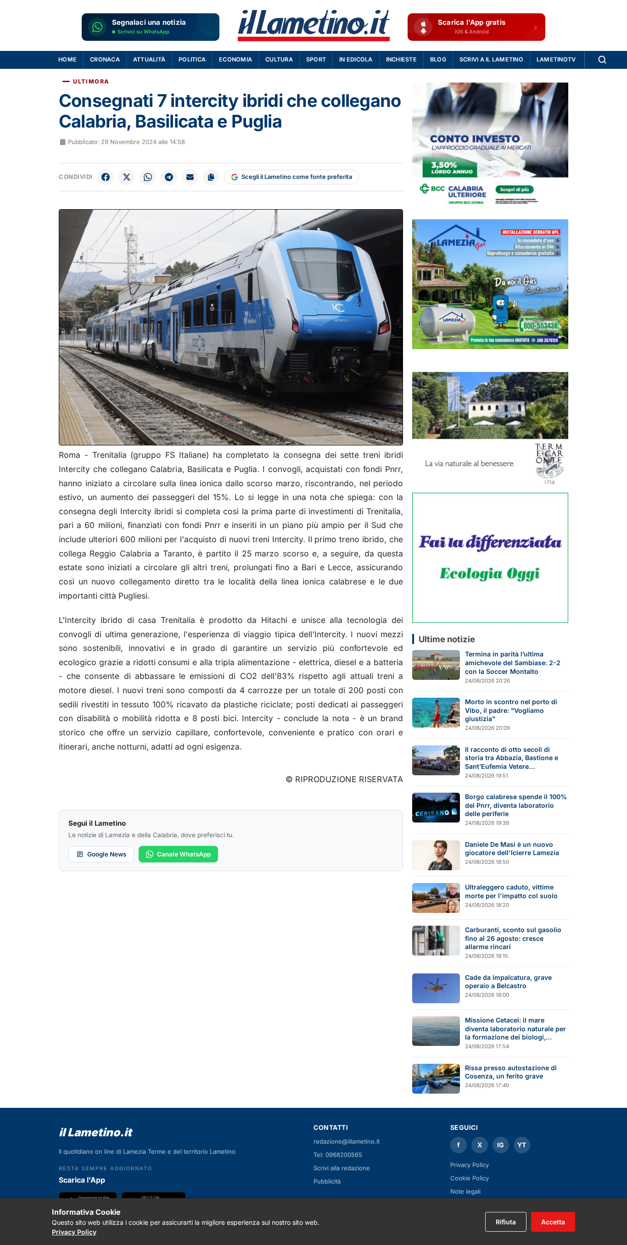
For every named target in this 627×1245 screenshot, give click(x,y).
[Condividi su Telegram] (169, 177)
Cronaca (105, 59)
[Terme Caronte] (490, 421)
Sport (316, 59)
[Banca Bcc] (490, 147)
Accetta (553, 1222)
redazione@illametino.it (347, 1141)
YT (521, 1145)
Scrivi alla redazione (342, 1168)
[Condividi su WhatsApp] (148, 177)
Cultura (279, 59)
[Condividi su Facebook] (105, 177)
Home (67, 59)
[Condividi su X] (126, 177)
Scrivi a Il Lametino (491, 59)
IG (500, 1145)
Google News (106, 854)
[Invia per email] (190, 177)
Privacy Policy (469, 1164)
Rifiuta (506, 1222)
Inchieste (401, 59)
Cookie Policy (469, 1178)
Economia (235, 59)
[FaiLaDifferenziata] (490, 557)
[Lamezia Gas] (490, 284)
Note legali (465, 1191)
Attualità (149, 59)
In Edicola (356, 59)
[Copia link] (211, 177)
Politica (192, 59)
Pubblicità (327, 1181)
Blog (438, 59)
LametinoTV (556, 59)
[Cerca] (602, 59)
